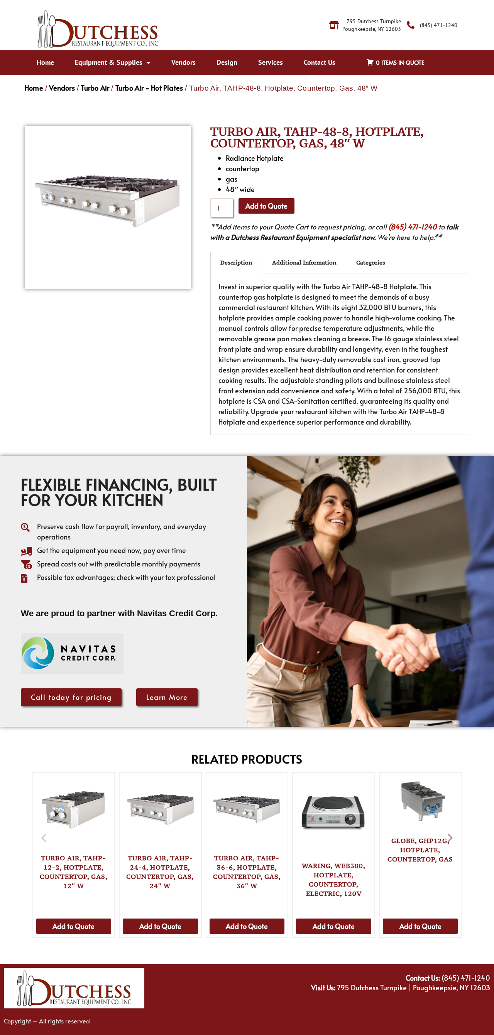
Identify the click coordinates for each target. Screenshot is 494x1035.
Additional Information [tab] (304, 262)
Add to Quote (266, 206)
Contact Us (319, 62)
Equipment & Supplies (108, 62)
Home (45, 62)
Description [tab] (236, 262)
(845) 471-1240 (412, 226)
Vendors (183, 62)
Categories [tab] (370, 262)
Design (227, 62)
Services (270, 62)
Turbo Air (95, 88)
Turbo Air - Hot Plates (149, 88)
